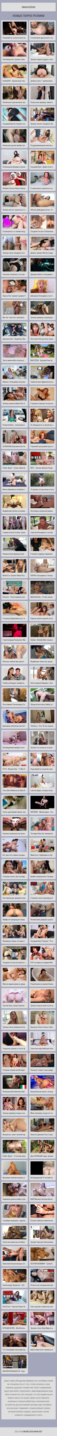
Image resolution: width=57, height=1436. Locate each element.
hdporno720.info (28, 7)
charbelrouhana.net (32, 1431)
